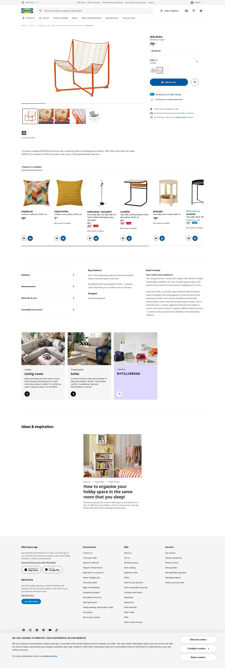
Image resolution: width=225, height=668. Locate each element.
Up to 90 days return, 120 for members (173, 117)
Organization (99, 482)
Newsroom (129, 602)
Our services (170, 553)
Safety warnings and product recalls (98, 607)
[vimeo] (43, 630)
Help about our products (93, 572)
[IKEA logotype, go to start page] (27, 10)
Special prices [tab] (112, 18)
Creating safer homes (133, 592)
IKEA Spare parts (90, 602)
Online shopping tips (91, 577)
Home (23, 25)
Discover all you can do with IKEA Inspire (38, 562)
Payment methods (91, 562)
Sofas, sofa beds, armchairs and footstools (66, 25)
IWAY (126, 617)
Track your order (90, 558)
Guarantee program (91, 592)
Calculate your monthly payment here (169, 99)
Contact (151, 2)
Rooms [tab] (46, 18)
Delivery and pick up (173, 558)
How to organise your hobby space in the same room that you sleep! (108, 492)
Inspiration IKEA (131, 572)
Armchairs (89, 25)
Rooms (32, 25)
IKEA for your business (133, 582)
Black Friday (129, 612)
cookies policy (49, 656)
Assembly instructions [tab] (31, 309)
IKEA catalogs (130, 567)
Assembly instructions (92, 597)
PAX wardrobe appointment (135, 2)
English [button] (197, 2)
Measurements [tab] (28, 286)
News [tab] (74, 18)
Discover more (27, 595)
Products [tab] (30, 18)
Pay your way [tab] (129, 18)
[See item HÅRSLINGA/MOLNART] (102, 193)
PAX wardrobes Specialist (175, 572)
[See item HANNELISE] (36, 193)
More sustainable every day (135, 587)
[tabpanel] (146, 296)
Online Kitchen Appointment (112, 2)
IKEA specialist (171, 567)
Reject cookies (198, 657)
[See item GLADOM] (201, 193)
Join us (127, 558)
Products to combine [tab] (32, 167)
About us (128, 553)
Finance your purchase (174, 582)
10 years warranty (28, 138)
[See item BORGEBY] (168, 193)
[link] (153, 70)
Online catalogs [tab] (60, 18)
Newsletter (129, 597)
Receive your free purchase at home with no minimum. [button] (174, 113)
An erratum (88, 612)
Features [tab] (25, 275)
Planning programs (173, 577)
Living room (42, 25)
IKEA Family (81, 2)
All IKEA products (131, 562)
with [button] (168, 94)
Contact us (87, 553)
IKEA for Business (93, 2)
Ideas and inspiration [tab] (91, 18)
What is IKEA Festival (133, 622)
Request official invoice (92, 567)
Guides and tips (114, 482)
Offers (126, 577)
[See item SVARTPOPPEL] (69, 193)
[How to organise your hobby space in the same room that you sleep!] (112, 456)
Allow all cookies (198, 640)
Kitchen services (172, 562)
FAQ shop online (90, 582)
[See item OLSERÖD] (135, 193)
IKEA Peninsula (130, 607)
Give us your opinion (91, 617)
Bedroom (87, 482)
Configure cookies (196, 648)
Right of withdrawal (91, 587)
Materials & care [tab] (29, 298)
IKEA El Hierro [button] (30, 2)
